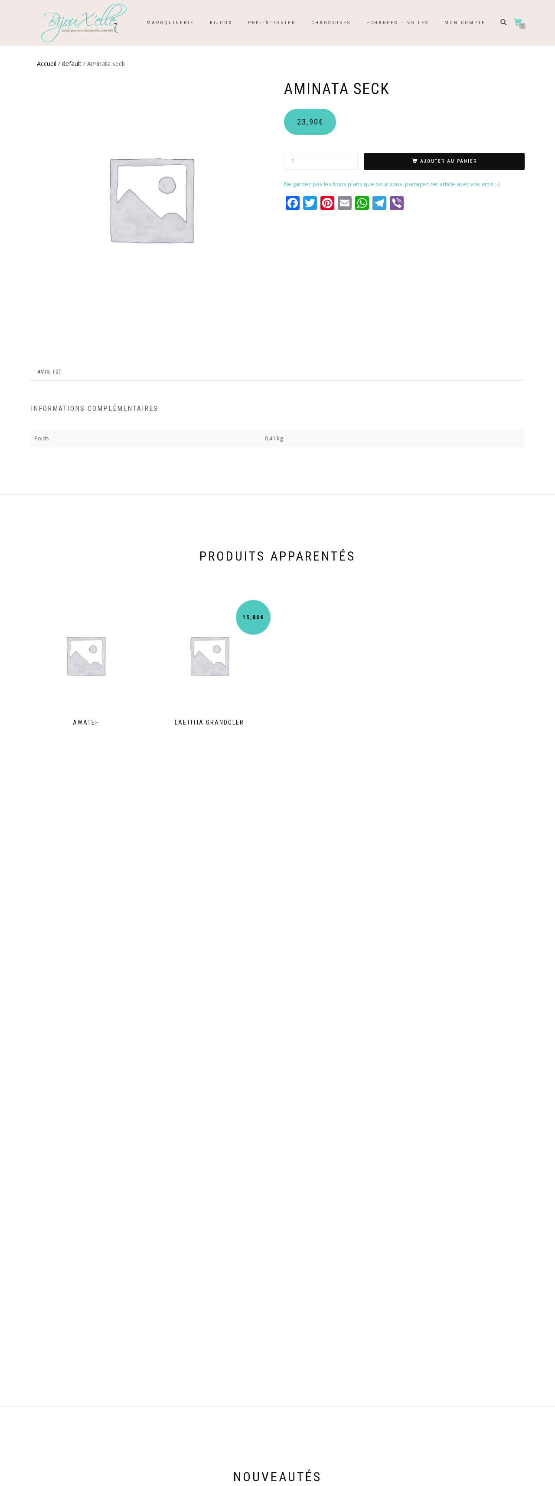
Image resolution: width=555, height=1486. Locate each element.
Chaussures (331, 23)
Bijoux (221, 23)
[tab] (49, 372)
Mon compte (465, 23)
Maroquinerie (170, 23)
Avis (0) (49, 371)
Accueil (46, 63)
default (72, 63)
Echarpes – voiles (397, 23)
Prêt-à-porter (272, 23)
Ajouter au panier (448, 161)
